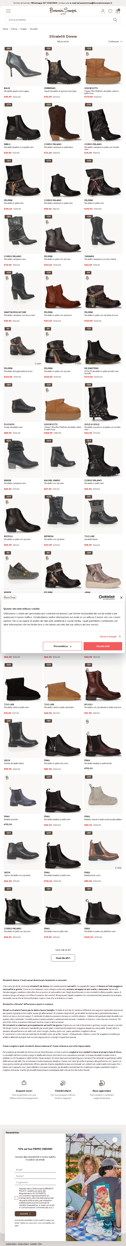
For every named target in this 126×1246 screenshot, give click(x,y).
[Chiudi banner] (121, 597)
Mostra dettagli (108, 636)
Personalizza (61, 646)
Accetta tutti (102, 646)
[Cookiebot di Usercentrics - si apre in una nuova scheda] (101, 597)
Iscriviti (24, 1213)
